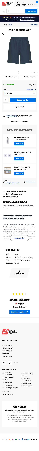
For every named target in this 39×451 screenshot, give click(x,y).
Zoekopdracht (31, 11)
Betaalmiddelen (31, 182)
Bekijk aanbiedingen (27, 20)
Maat (5, 89)
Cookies (15, 362)
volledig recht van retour (12, 183)
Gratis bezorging (11, 116)
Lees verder (19, 238)
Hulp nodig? (34, 24)
